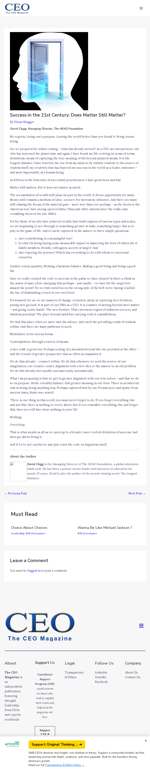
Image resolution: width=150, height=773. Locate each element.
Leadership (18, 533)
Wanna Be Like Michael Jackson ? (105, 527)
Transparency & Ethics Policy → (64, 765)
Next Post (137, 493)
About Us (131, 672)
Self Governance (35, 533)
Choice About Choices (29, 527)
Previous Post (15, 493)
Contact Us (132, 677)
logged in (34, 570)
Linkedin (101, 672)
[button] (141, 626)
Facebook (101, 682)
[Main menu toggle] (141, 8)
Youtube (100, 677)
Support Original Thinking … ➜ (57, 744)
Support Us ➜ (45, 732)
